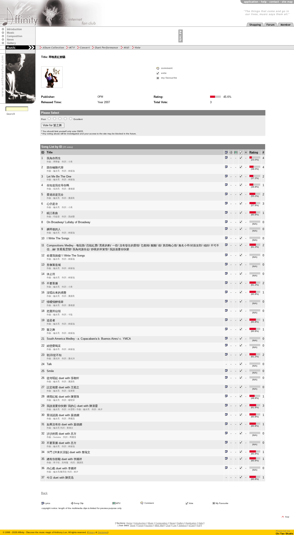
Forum (140, 525)
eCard (192, 525)
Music (150, 523)
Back (44, 493)
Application (191, 523)
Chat (168, 525)
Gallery (180, 523)
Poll (198, 525)
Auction (149, 525)
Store (132, 525)
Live (174, 525)
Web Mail (159, 525)
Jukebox (182, 525)
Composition (161, 523)
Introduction (140, 523)
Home (129, 523)
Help (200, 523)
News (172, 523)
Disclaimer (103, 532)
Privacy (91, 532)
